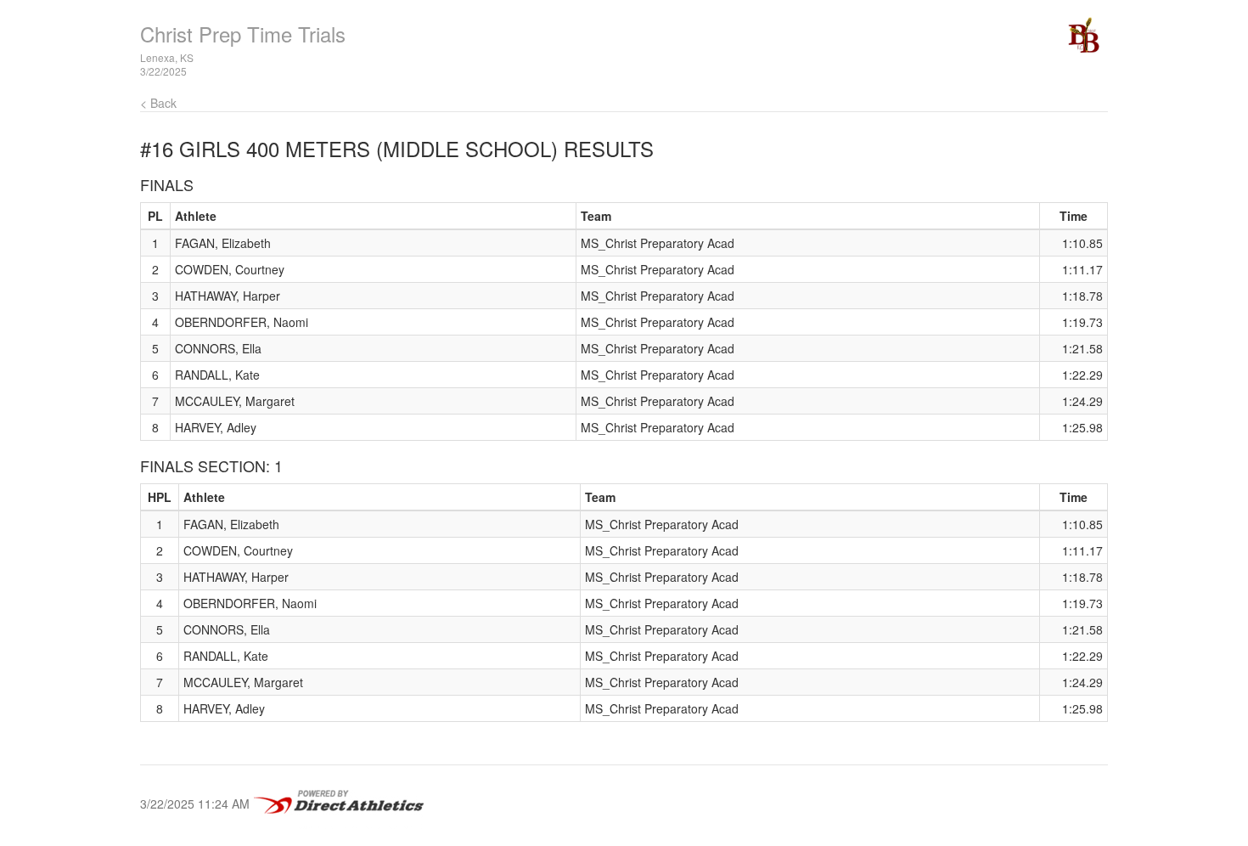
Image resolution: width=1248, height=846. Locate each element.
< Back (158, 102)
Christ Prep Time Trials (243, 33)
